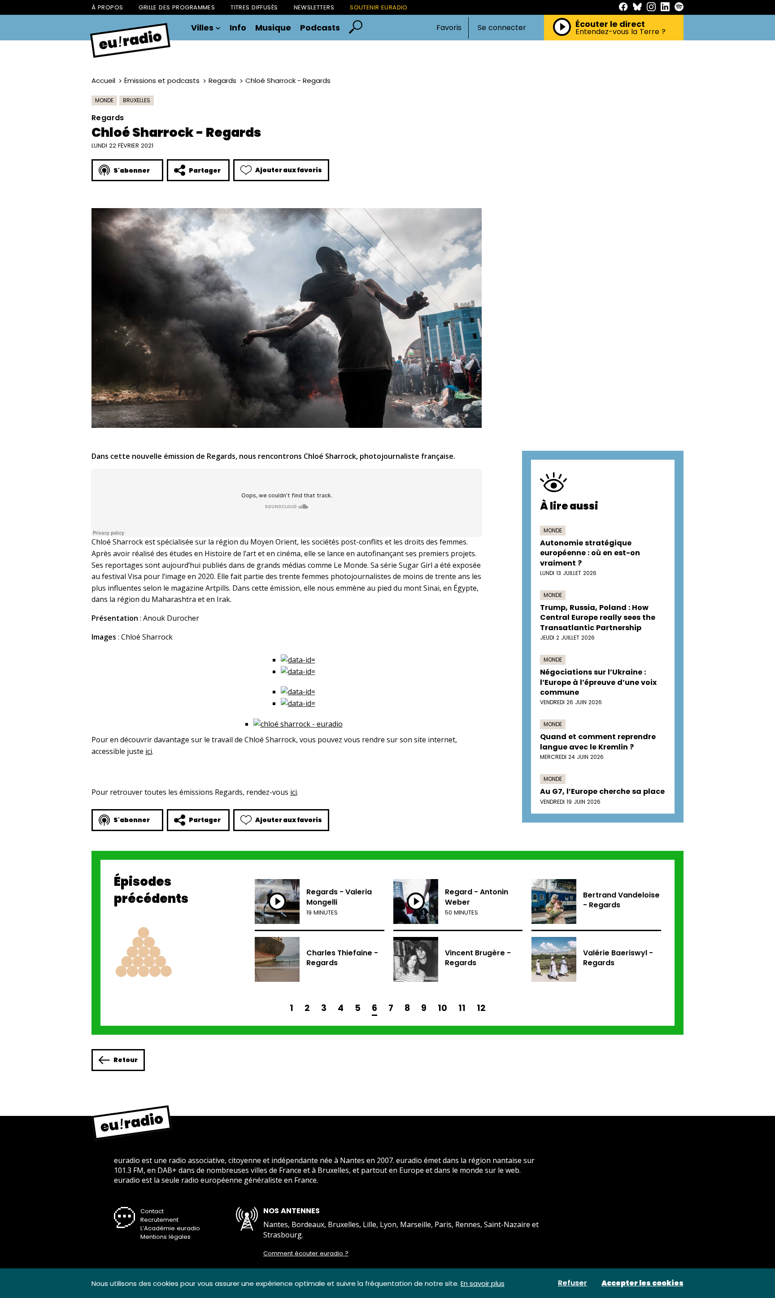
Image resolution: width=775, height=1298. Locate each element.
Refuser (572, 1283)
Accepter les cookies (642, 1283)
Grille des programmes (177, 7)
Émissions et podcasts (162, 80)
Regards (222, 80)
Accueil (103, 80)
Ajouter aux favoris (288, 170)
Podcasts (320, 28)
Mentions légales (165, 1237)
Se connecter (502, 27)
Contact (152, 1211)
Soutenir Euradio (379, 7)
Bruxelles (136, 100)
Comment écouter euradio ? (305, 1254)
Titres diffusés (254, 7)
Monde (104, 100)
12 (481, 1008)
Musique (273, 28)
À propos (107, 7)
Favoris (449, 27)
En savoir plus (483, 1283)
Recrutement (159, 1219)
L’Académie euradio (170, 1228)
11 (462, 1008)
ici (148, 751)
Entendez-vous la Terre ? (620, 31)
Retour (125, 1059)
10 (442, 1008)
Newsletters (314, 7)
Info (238, 28)
